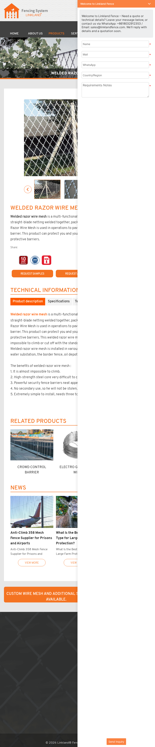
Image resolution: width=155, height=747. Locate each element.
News (9, 655)
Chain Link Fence (53, 636)
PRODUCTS (53, 624)
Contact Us (13, 660)
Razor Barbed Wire (54, 674)
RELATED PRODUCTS (38, 421)
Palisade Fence (51, 665)
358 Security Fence (54, 641)
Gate (45, 684)
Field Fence (49, 655)
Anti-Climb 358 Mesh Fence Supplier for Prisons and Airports (31, 537)
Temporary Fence (53, 646)
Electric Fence (51, 698)
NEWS (18, 488)
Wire (44, 679)
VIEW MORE (32, 562)
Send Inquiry (116, 741)
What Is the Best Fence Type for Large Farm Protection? (74, 537)
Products (56, 33)
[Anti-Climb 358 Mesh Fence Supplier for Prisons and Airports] (31, 512)
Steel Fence (49, 660)
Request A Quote (76, 273)
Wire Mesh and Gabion (56, 670)
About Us (35, 33)
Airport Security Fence (56, 651)
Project (10, 651)
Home (14, 33)
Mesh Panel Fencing (54, 631)
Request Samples (32, 273)
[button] (116, 4)
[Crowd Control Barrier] (31, 444)
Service (11, 646)
